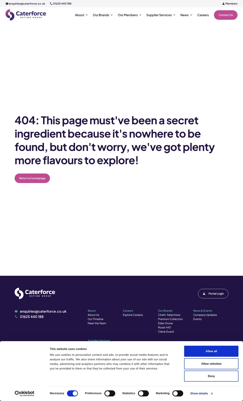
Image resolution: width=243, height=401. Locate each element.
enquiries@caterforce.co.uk (27, 3)
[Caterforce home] (26, 15)
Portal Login (216, 293)
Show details (199, 393)
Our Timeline (95, 319)
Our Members (128, 15)
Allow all (211, 351)
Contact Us (226, 15)
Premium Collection (170, 319)
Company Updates (205, 315)
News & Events (202, 310)
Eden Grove (165, 323)
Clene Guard (166, 331)
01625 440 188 (62, 3)
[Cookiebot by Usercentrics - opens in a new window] (24, 393)
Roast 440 (164, 327)
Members (231, 3)
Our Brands (101, 15)
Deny (211, 376)
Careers (203, 15)
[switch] (109, 393)
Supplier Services (159, 15)
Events (197, 319)
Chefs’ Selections (169, 315)
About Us (93, 315)
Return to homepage (32, 178)
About (79, 15)
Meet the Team (97, 323)
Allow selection (211, 363)
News (184, 15)
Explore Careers (133, 315)
